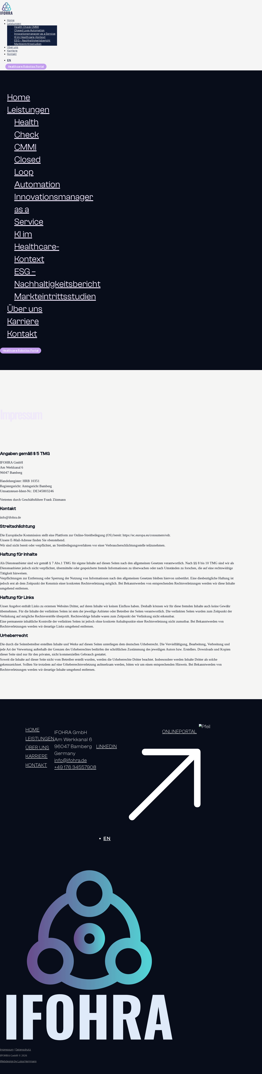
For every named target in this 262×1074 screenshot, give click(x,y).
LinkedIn (106, 746)
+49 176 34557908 (75, 767)
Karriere (12, 50)
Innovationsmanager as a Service (34, 33)
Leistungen (14, 23)
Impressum (7, 1049)
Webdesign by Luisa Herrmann (18, 1061)
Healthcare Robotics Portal (26, 66)
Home (10, 20)
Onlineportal (179, 731)
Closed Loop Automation (29, 30)
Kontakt (12, 54)
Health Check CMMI (26, 27)
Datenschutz (23, 1049)
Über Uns (37, 747)
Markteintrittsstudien (27, 44)
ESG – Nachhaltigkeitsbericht (32, 40)
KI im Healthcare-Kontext (29, 37)
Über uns (12, 47)
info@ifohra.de (70, 760)
